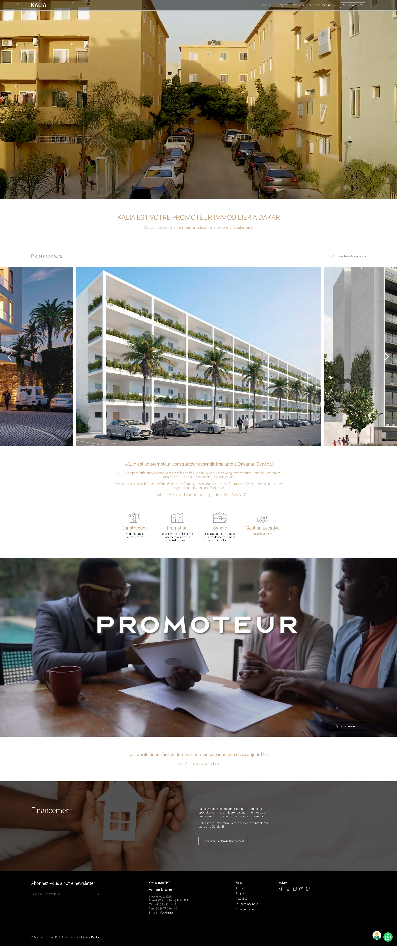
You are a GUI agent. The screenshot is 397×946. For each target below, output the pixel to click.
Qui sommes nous (322, 5)
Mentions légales (89, 937)
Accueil (267, 5)
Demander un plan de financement (223, 841)
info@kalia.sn (167, 913)
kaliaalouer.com (262, 534)
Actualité (299, 5)
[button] (387, 356)
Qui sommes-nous (347, 726)
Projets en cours (46, 256)
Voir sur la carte (160, 889)
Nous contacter (353, 5)
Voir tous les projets (351, 256)
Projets (282, 5)
